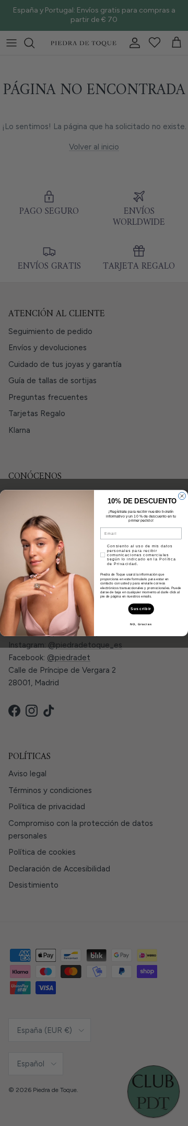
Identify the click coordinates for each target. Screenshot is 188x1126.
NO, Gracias (141, 624)
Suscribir (141, 609)
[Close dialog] (182, 496)
